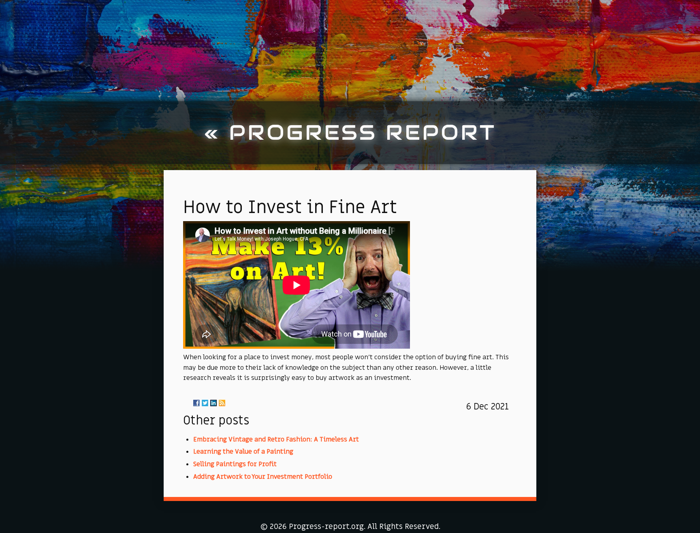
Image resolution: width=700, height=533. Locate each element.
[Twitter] (205, 403)
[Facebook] (196, 403)
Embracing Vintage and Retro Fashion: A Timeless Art (276, 439)
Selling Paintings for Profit (235, 464)
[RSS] (222, 403)
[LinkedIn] (213, 403)
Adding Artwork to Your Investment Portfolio (262, 476)
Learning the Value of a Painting (243, 451)
